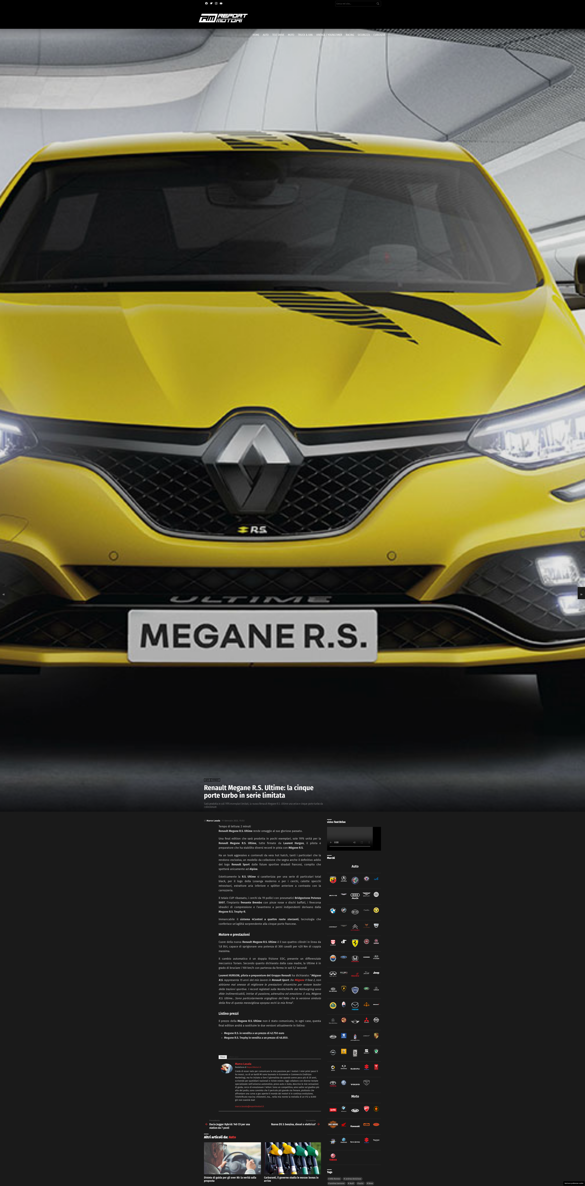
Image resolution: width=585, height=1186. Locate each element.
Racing (350, 35)
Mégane (299, 980)
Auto (266, 35)
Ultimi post (233, 1057)
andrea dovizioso (353, 1179)
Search (378, 4)
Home (256, 35)
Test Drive (278, 35)
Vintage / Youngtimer (329, 35)
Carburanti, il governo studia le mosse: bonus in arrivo (291, 1179)
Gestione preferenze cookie (574, 1183)
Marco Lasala (243, 1064)
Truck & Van (305, 35)
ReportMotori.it (254, 1067)
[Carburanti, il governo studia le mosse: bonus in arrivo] (292, 1158)
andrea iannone (337, 1183)
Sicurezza (364, 35)
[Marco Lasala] (226, 1072)
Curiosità (379, 35)
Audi (352, 1183)
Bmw (371, 1183)
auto (361, 1183)
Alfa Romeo (335, 1179)
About (222, 1057)
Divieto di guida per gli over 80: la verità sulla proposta (230, 1179)
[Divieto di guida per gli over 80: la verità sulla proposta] (232, 1158)
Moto (291, 35)
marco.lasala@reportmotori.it (249, 1106)
